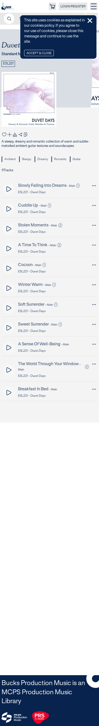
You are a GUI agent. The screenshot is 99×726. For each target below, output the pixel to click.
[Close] (90, 20)
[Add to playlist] (9, 134)
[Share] (20, 134)
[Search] (9, 18)
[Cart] (52, 6)
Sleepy (26, 159)
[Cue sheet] (25, 134)
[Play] (9, 189)
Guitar (77, 159)
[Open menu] (93, 6)
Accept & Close (39, 53)
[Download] (15, 134)
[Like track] (4, 134)
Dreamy (42, 159)
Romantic (60, 159)
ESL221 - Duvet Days (32, 192)
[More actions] (94, 185)
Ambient (10, 159)
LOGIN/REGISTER (73, 6)
